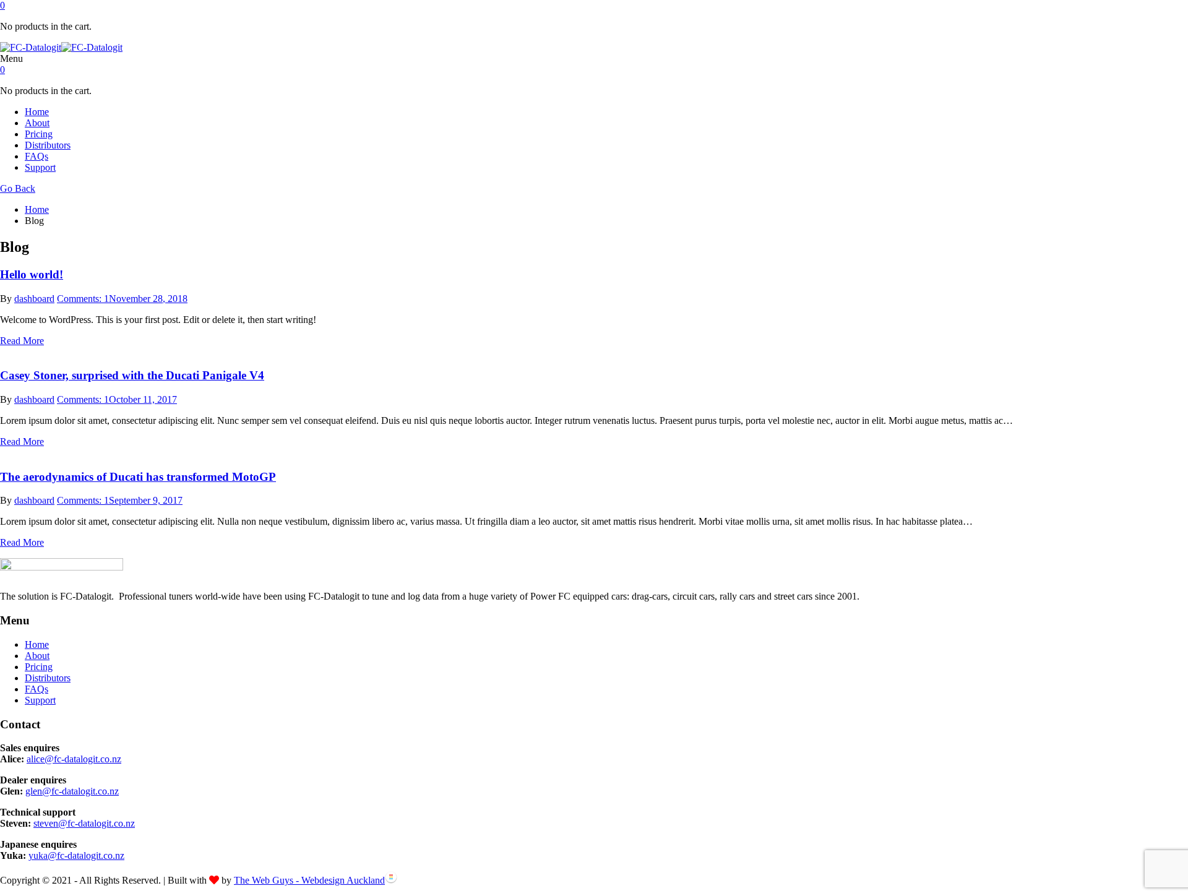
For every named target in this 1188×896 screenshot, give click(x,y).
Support (40, 167)
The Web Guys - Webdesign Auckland (309, 880)
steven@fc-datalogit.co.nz (84, 823)
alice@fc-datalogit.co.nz (74, 759)
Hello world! (31, 274)
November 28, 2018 (148, 298)
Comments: (83, 298)
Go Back (17, 188)
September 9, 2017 (146, 500)
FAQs (36, 156)
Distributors (48, 145)
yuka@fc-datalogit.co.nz (76, 855)
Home (37, 111)
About (37, 123)
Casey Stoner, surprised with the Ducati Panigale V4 (132, 375)
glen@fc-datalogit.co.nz (72, 791)
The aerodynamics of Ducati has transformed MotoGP (138, 476)
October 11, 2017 (143, 399)
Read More (22, 340)
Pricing (39, 134)
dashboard (34, 298)
